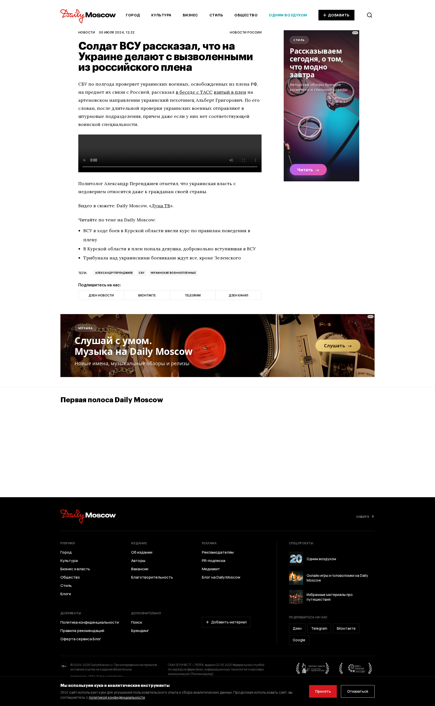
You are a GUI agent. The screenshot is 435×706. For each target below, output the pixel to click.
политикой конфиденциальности (117, 697)
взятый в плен (230, 92)
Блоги (65, 593)
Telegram (319, 628)
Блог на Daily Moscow (221, 577)
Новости (86, 32)
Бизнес (190, 15)
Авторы (138, 560)
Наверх (362, 516)
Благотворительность (152, 577)
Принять (323, 691)
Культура (161, 15)
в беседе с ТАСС (194, 92)
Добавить (339, 15)
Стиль (216, 15)
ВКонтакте (346, 628)
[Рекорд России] (356, 668)
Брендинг (140, 630)
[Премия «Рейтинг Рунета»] (313, 668)
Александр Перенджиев (114, 273)
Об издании (141, 552)
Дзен (297, 628)
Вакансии (139, 568)
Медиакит (211, 568)
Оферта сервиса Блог (80, 639)
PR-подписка (213, 560)
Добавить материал (229, 622)
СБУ (141, 273)
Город (133, 15)
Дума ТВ (161, 206)
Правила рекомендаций (82, 630)
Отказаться (357, 691)
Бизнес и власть (75, 568)
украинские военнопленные (173, 273)
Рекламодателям (218, 552)
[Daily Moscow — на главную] (88, 516)
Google (299, 639)
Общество (246, 15)
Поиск (136, 622)
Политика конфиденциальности (89, 622)
